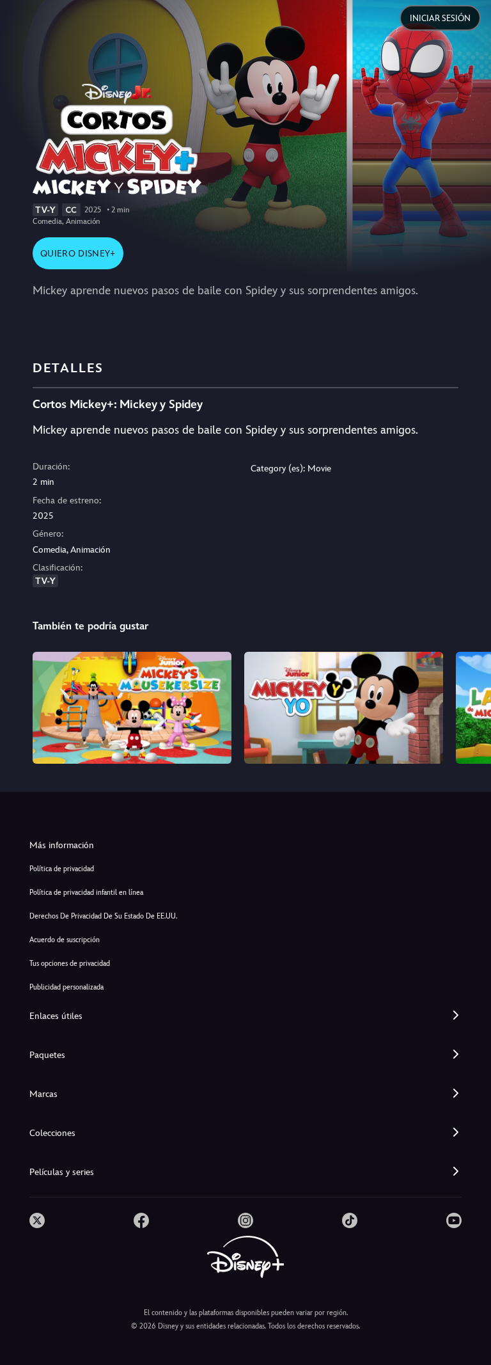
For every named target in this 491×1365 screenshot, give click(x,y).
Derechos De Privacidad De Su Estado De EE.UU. (103, 916)
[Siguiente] (469, 706)
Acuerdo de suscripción (64, 940)
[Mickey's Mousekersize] (132, 708)
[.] (37, 1220)
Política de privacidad (61, 869)
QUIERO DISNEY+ (78, 253)
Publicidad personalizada (66, 987)
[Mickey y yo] (343, 708)
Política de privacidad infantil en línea (86, 892)
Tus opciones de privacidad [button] (69, 963)
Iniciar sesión (440, 18)
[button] (245, 1016)
